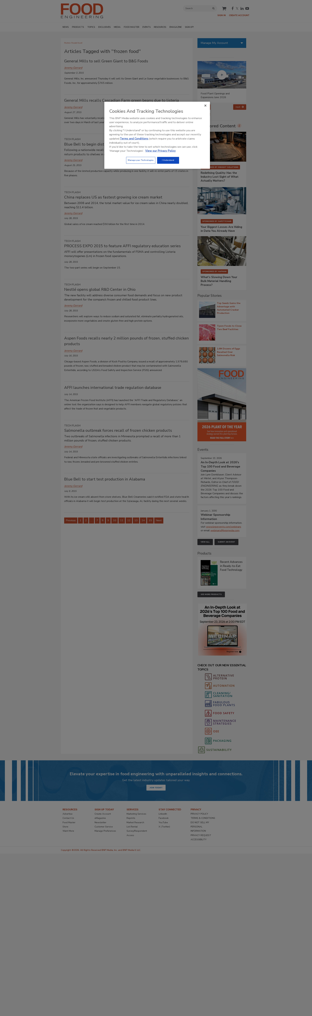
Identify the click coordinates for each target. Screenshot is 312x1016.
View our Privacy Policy (160, 151)
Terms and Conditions (134, 139)
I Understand (168, 160)
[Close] (205, 105)
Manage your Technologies (141, 160)
